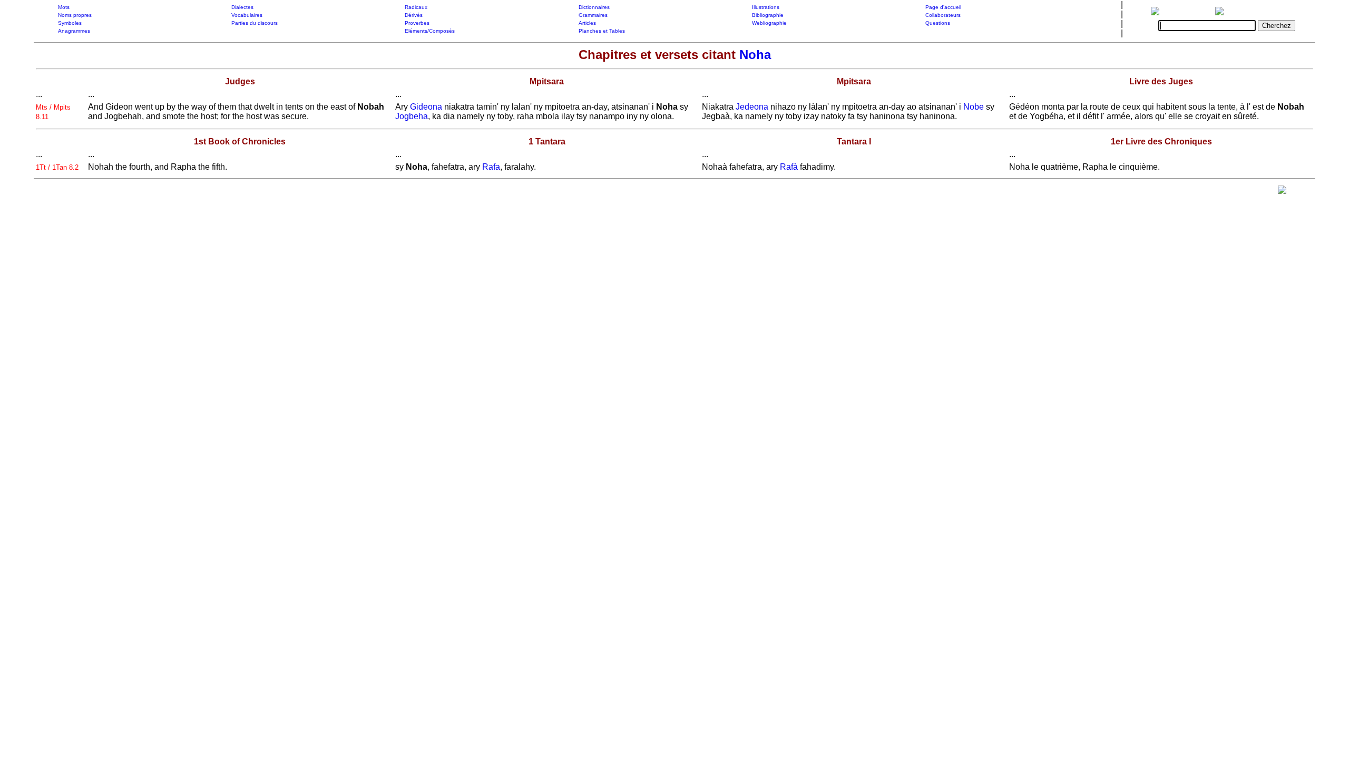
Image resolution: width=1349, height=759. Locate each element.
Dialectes (242, 7)
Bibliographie (768, 15)
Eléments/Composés (430, 31)
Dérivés (414, 15)
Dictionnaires (594, 7)
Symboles (70, 23)
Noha (755, 54)
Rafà (789, 166)
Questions (937, 23)
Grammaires (593, 15)
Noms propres (75, 15)
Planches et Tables (602, 31)
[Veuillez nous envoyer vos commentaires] (1282, 192)
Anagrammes (74, 31)
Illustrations (765, 7)
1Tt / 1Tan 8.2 (57, 167)
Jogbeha (411, 116)
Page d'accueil (943, 7)
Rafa (491, 166)
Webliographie (769, 23)
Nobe (973, 106)
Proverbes (417, 23)
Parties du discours (254, 23)
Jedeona (752, 106)
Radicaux (416, 7)
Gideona (426, 106)
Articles (587, 23)
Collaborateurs (943, 15)
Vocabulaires (246, 15)
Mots (64, 7)
